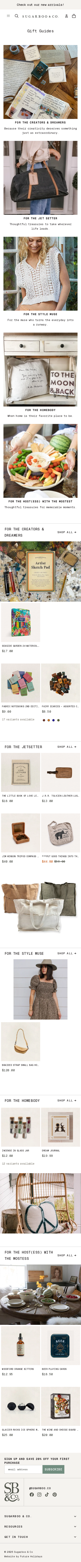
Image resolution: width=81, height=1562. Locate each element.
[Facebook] (31, 1494)
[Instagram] (39, 1494)
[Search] (16, 16)
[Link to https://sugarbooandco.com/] (12, 1492)
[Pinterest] (54, 1494)
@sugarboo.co (40, 1488)
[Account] (66, 16)
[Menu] (8, 16)
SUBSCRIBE (53, 1469)
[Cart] (74, 16)
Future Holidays (31, 1556)
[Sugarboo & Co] (40, 16)
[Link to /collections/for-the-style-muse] (40, 281)
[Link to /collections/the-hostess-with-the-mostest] (40, 466)
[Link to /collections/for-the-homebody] (40, 374)
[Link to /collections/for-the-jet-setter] (40, 185)
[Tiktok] (46, 1494)
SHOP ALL (65, 532)
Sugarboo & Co (23, 1551)
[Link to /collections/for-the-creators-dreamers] (40, 89)
